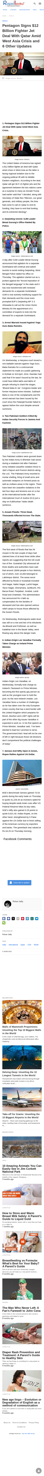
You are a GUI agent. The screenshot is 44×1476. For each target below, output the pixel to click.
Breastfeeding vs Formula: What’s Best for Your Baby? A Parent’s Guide (20, 1263)
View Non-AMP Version (28, 1433)
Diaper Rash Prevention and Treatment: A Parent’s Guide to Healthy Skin (21, 1355)
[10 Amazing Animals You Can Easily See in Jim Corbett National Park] (22, 1147)
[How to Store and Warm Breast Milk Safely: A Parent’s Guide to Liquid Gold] (22, 1194)
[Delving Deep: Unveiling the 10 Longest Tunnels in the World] (22, 1057)
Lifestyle (13, 10)
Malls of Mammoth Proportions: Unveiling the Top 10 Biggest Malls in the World (21, 1030)
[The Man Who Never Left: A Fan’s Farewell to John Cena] (22, 1289)
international (13, 945)
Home (5, 10)
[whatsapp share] (32, 918)
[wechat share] (3, 922)
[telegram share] (36, 918)
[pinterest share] (22, 918)
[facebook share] (3, 918)
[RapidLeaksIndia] (13, 3)
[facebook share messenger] (8, 918)
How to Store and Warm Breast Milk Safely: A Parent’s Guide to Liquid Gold (22, 1216)
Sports (5, 1302)
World (11, 16)
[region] (22, 102)
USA (29, 945)
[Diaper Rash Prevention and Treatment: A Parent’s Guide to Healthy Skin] (22, 1333)
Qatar (23, 945)
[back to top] (39, 1471)
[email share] (17, 918)
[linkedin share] (27, 918)
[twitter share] (13, 918)
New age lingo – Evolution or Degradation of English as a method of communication (21, 1402)
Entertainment (24, 10)
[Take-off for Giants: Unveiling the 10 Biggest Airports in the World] (22, 1099)
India (35, 10)
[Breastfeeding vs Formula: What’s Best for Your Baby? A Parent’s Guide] (22, 1241)
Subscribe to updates (21, 883)
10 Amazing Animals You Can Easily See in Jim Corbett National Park (22, 1168)
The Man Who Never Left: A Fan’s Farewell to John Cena (21, 1309)
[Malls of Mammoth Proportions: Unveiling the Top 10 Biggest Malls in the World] (22, 1012)
